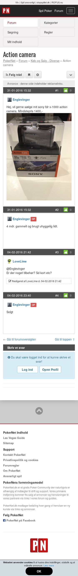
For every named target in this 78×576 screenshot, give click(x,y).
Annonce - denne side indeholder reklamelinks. (35, 83)
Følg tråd (15, 75)
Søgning (12, 32)
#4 (57, 295)
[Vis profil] (9, 99)
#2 (57, 210)
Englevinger (21, 99)
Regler (48, 32)
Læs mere (48, 565)
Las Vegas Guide (14, 438)
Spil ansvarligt (28, 2)
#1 (57, 90)
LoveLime (20, 261)
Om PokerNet (11, 471)
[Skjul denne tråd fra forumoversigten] (38, 74)
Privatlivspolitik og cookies (20, 460)
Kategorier (51, 22)
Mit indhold (14, 42)
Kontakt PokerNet (14, 455)
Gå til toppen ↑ (65, 339)
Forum (58, 11)
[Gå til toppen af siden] (39, 413)
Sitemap (8, 443)
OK (39, 571)
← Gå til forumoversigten (19, 339)
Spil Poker (45, 11)
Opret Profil (50, 369)
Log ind (27, 369)
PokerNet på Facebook (20, 520)
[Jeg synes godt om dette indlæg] (66, 90)
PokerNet (6, 11)
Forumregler (11, 465)
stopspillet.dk (43, 2)
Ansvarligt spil (12, 476)
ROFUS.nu (57, 2)
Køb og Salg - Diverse (45, 61)
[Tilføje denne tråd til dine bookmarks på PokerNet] (29, 74)
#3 (57, 252)
